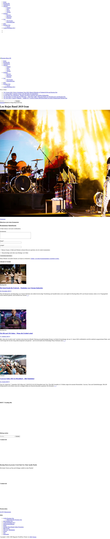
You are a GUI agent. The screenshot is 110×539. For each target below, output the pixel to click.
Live (4, 19)
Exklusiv (5, 13)
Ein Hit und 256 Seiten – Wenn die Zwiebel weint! (16, 333)
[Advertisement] (55, 45)
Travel (8, 10)
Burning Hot (6, 3)
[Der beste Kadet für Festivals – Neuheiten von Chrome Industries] (13, 283)
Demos (5, 531)
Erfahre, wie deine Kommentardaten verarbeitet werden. (45, 258)
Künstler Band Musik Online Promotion (13, 527)
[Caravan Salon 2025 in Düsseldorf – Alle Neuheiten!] (13, 374)
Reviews (8, 15)
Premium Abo (6, 25)
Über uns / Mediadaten (9, 530)
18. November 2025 (5, 291)
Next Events (9, 20)
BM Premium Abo (8, 521)
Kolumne (8, 18)
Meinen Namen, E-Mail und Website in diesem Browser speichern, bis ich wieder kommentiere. (26, 250)
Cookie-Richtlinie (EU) (9, 28)
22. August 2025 (4, 381)
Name (1, 241)
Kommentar (3, 231)
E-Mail (2, 245)
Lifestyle (5, 6)
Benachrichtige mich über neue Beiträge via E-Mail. (15, 253)
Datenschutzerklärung (8, 524)
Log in (8, 26)
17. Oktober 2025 (4, 336)
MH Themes (33, 537)
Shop (4, 23)
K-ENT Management (5, 512)
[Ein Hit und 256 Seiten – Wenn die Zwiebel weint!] (13, 328)
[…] (28, 295)
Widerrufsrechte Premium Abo (14, 519)
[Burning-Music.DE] (5, 58)
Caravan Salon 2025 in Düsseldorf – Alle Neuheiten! (17, 378)
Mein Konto (6, 528)
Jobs (4, 532)
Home (4, 2)
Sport (7, 9)
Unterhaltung (6, 5)
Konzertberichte (10, 22)
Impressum (6, 534)
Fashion (8, 7)
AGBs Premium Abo (8, 518)
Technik (8, 12)
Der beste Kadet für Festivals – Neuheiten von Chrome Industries (21, 288)
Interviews (9, 16)
